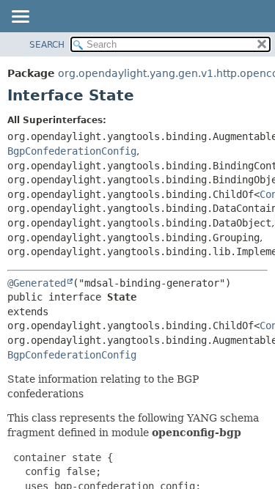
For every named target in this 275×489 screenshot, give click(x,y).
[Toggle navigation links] (19, 17)
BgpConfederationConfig (71, 151)
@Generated (36, 283)
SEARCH (47, 45)
